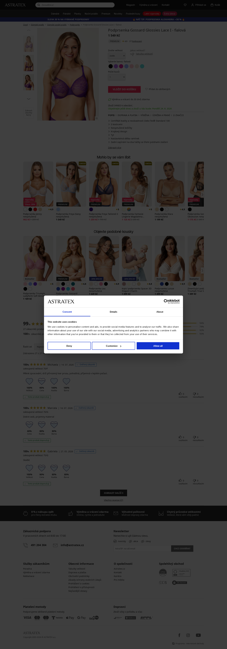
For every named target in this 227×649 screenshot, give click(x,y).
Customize (112, 346)
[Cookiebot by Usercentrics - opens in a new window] (166, 301)
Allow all (158, 346)
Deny (69, 346)
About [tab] (159, 311)
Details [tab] (113, 311)
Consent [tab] (67, 311)
